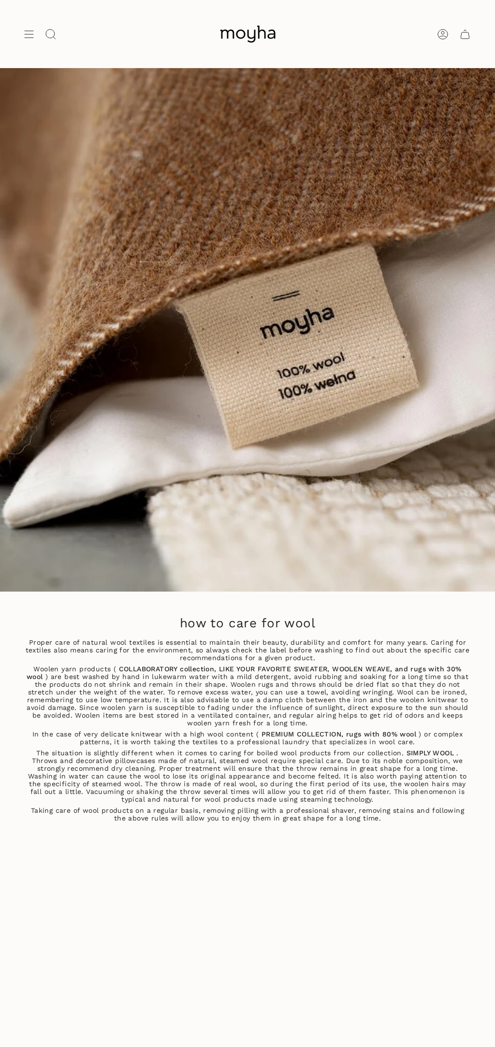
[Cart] (465, 34)
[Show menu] (29, 34)
